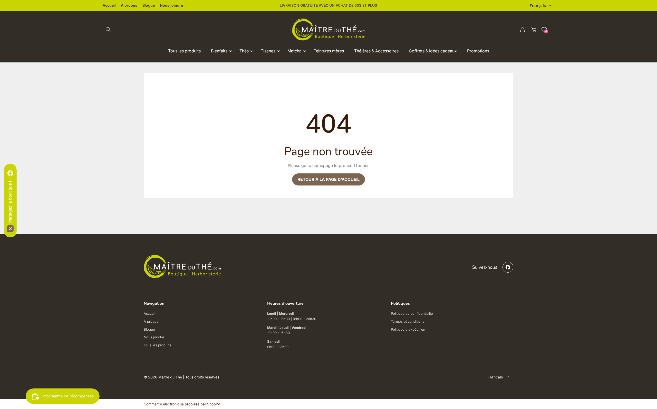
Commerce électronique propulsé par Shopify (182, 404)
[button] (108, 29)
